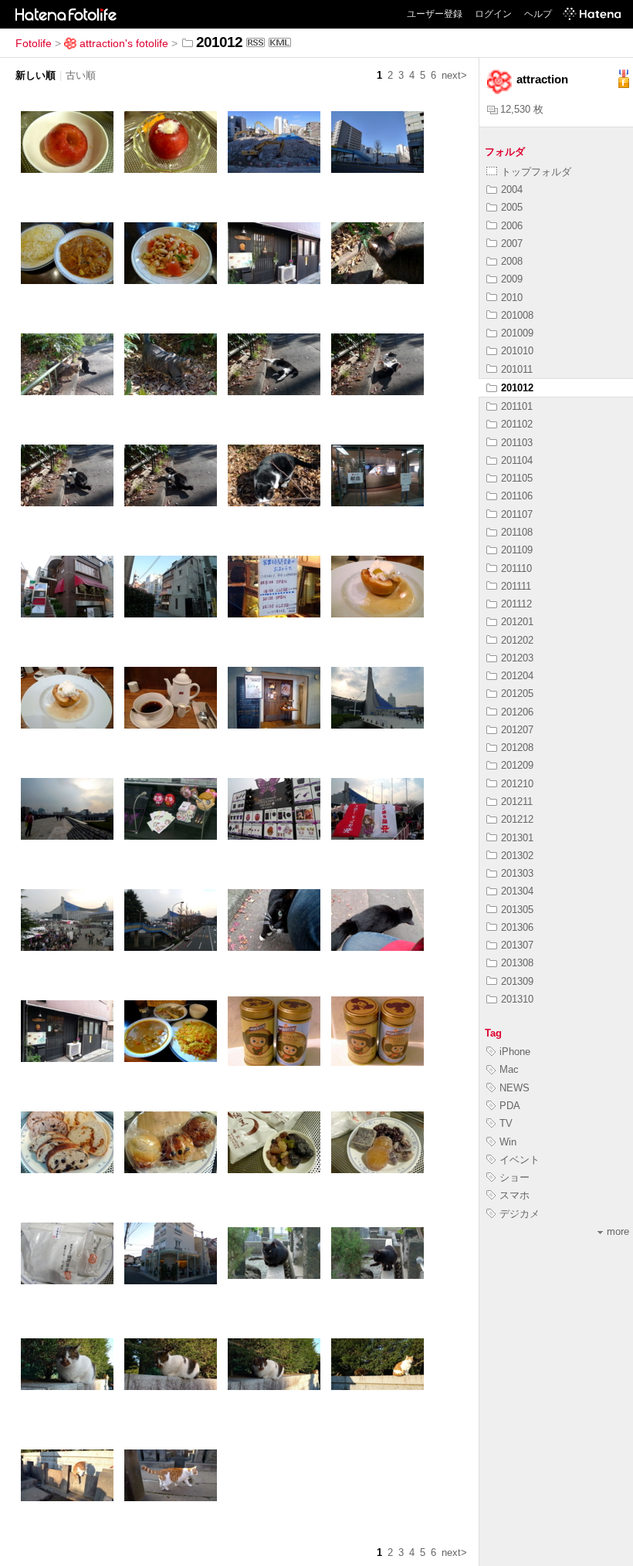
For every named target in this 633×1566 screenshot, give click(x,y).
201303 (517, 873)
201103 (517, 442)
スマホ (514, 1195)
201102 (517, 424)
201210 (517, 784)
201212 (517, 819)
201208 (517, 747)
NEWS (514, 1088)
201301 (517, 838)
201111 (516, 586)
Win (507, 1142)
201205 (517, 693)
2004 (512, 189)
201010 (517, 351)
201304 (517, 891)
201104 (517, 460)
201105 (517, 478)
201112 (516, 604)
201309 (517, 981)
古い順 (81, 75)
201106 (517, 496)
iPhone (514, 1051)
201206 (517, 712)
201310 (517, 999)
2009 (512, 279)
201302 (517, 855)
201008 (517, 315)
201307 (517, 945)
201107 (517, 514)
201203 (517, 658)
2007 (512, 243)
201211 (517, 801)
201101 (517, 406)
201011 (517, 369)
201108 (517, 532)
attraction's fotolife (124, 43)
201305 (517, 909)
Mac (509, 1069)
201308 (517, 963)
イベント (519, 1159)
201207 (517, 730)
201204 (517, 676)
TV (506, 1123)
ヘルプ (538, 13)
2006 (512, 226)
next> (454, 75)
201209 (517, 765)
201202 (517, 640)
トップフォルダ (536, 172)
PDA (509, 1105)
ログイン (493, 13)
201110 (516, 568)
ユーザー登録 (434, 13)
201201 (517, 621)
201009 (517, 333)
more (618, 1231)
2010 (512, 297)
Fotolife (33, 43)
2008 (512, 261)
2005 (512, 207)
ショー (514, 1177)
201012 (517, 388)
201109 (517, 550)
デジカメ (519, 1213)
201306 (517, 927)
